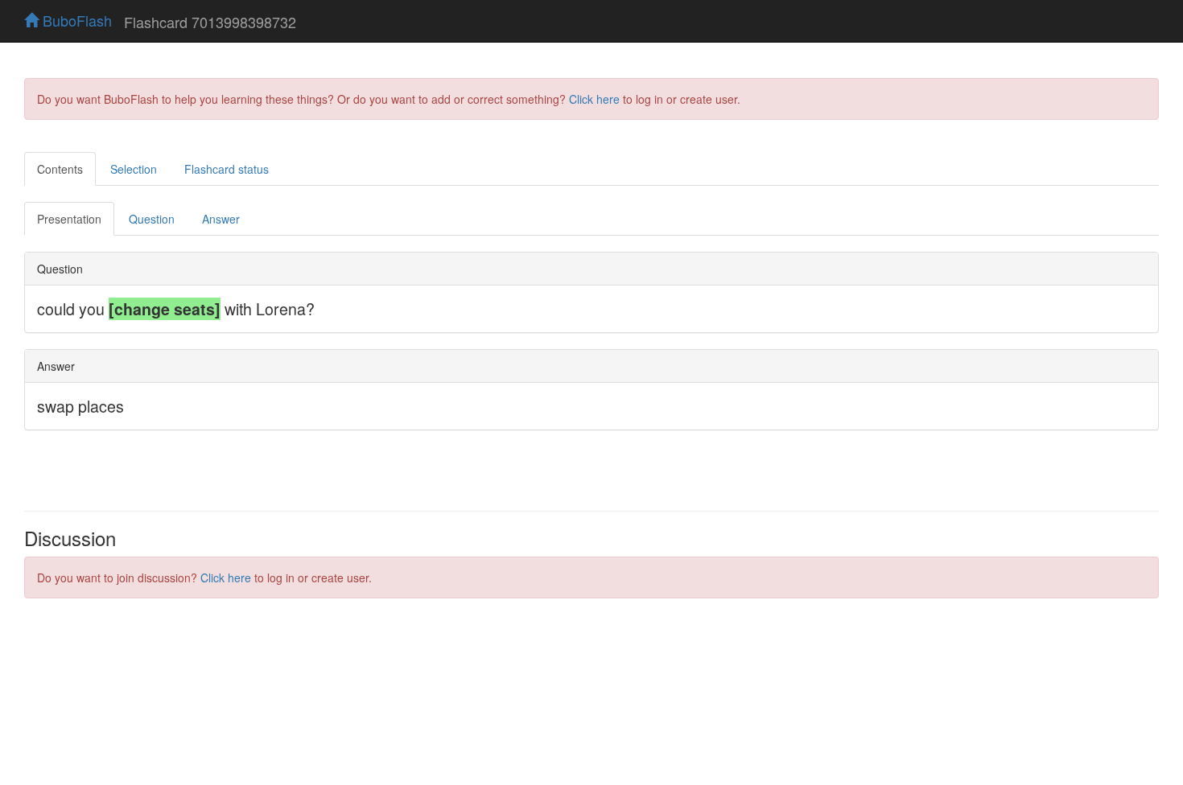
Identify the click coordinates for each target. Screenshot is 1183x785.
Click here (594, 99)
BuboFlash (75, 20)
